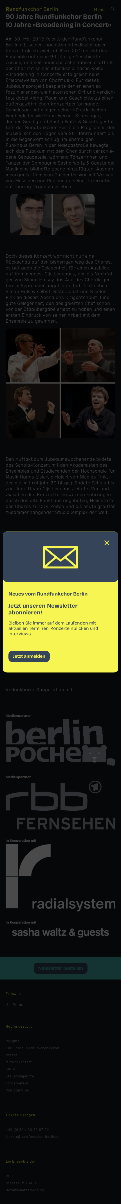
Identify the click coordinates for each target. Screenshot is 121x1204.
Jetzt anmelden (29, 656)
